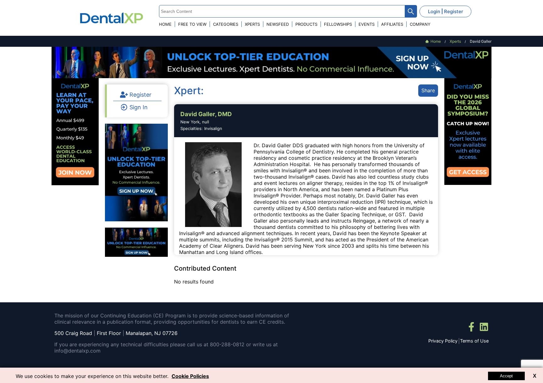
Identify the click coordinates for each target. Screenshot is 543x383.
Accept (506, 376)
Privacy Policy (443, 340)
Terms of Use (474, 340)
